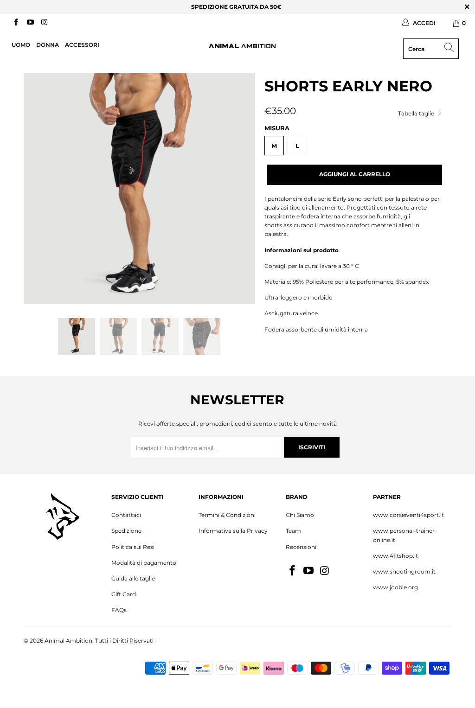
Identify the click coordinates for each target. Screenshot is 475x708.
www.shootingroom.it (404, 571)
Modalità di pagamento (143, 562)
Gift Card (123, 594)
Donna (47, 44)
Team (293, 530)
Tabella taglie (417, 113)
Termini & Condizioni (227, 514)
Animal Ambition (68, 640)
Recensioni (301, 546)
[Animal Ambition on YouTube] (29, 22)
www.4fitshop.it (395, 555)
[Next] (243, 188)
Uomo (21, 44)
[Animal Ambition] (242, 45)
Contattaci (126, 514)
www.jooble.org (395, 587)
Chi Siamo (300, 514)
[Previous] (36, 188)
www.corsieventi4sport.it (408, 514)
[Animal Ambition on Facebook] (15, 22)
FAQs (119, 609)
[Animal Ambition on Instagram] (44, 22)
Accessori (82, 44)
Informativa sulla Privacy (233, 530)
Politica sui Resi (132, 546)
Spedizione (126, 530)
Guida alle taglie (133, 578)
